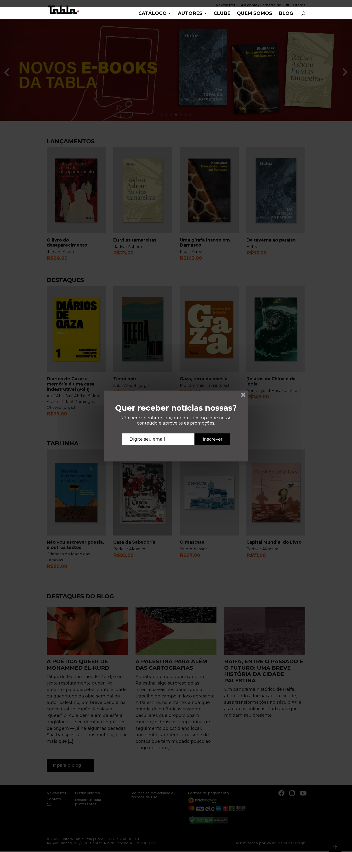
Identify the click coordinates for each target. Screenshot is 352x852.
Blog (286, 14)
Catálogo (152, 14)
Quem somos (254, 14)
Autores (190, 14)
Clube (222, 14)
